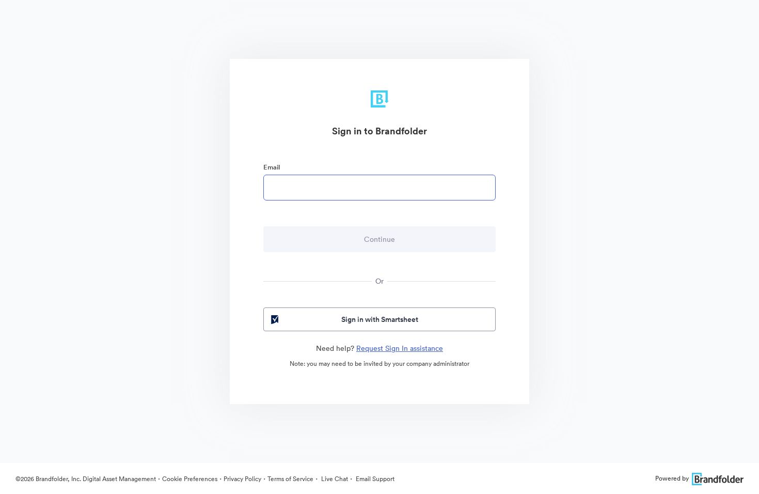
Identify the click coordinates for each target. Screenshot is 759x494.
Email (271, 167)
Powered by (672, 478)
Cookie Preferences (189, 478)
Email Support (374, 478)
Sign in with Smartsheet (379, 319)
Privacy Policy (242, 478)
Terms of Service (290, 478)
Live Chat (334, 478)
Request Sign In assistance (399, 348)
